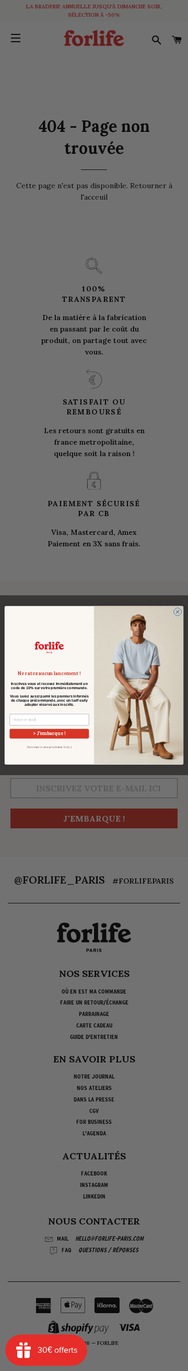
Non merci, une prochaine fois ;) (49, 747)
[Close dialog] (177, 612)
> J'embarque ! (49, 734)
